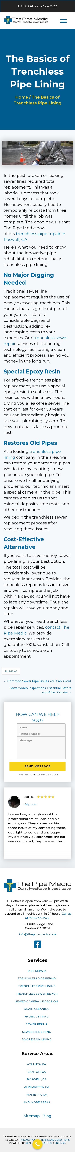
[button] (37, 6)
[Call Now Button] (37, 1144)
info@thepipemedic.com (37, 934)
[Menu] (63, 21)
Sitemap (32, 1116)
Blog (47, 1116)
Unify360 (60, 1143)
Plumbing (11, 671)
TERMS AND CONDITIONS (55, 1139)
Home (21, 97)
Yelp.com (30, 804)
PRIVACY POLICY (29, 1139)
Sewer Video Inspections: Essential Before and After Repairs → (40, 690)
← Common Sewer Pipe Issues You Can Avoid (37, 681)
